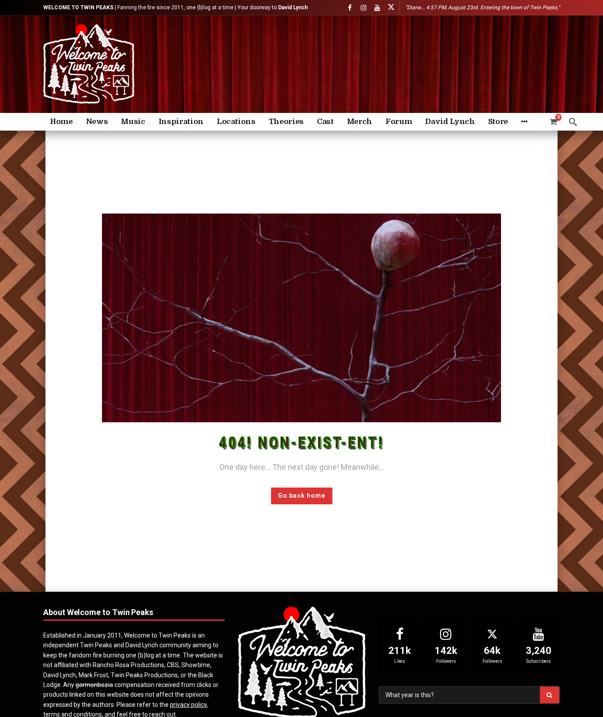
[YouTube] (377, 7)
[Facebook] (349, 7)
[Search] (573, 121)
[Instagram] (363, 7)
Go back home (301, 495)
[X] (390, 7)
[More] (524, 122)
